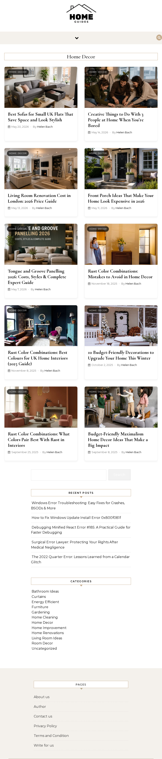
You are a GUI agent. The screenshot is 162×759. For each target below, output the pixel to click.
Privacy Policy (45, 726)
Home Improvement (49, 628)
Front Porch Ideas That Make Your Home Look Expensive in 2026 (121, 198)
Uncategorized (44, 649)
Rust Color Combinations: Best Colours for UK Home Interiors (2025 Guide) (38, 358)
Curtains (39, 597)
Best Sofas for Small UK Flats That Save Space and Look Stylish (40, 117)
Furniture (40, 607)
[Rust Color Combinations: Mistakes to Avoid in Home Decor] (121, 244)
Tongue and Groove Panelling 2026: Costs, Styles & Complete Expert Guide (37, 276)
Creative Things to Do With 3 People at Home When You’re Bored (116, 119)
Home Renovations (48, 633)
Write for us (44, 745)
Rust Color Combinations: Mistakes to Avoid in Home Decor (120, 274)
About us (41, 697)
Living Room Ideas (47, 638)
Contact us (43, 716)
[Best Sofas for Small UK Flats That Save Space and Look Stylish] (40, 87)
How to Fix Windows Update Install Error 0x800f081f (76, 518)
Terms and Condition (51, 736)
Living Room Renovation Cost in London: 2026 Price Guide (39, 198)
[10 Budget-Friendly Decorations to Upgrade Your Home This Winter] (121, 325)
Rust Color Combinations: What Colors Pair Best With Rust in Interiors (39, 439)
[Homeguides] (81, 14)
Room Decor (42, 643)
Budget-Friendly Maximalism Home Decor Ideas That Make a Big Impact (118, 439)
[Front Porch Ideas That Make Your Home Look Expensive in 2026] (121, 168)
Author (40, 707)
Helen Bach (45, 126)
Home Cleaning (45, 617)
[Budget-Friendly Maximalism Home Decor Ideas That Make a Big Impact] (121, 407)
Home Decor (18, 72)
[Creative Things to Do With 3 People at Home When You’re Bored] (121, 87)
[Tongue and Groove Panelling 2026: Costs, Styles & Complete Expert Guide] (40, 244)
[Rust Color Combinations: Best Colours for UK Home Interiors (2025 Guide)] (40, 325)
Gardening (41, 612)
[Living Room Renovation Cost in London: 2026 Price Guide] (40, 168)
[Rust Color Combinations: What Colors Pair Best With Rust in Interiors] (40, 407)
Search (119, 475)
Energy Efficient (45, 602)
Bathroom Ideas (45, 591)
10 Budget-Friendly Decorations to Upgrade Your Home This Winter (121, 355)
